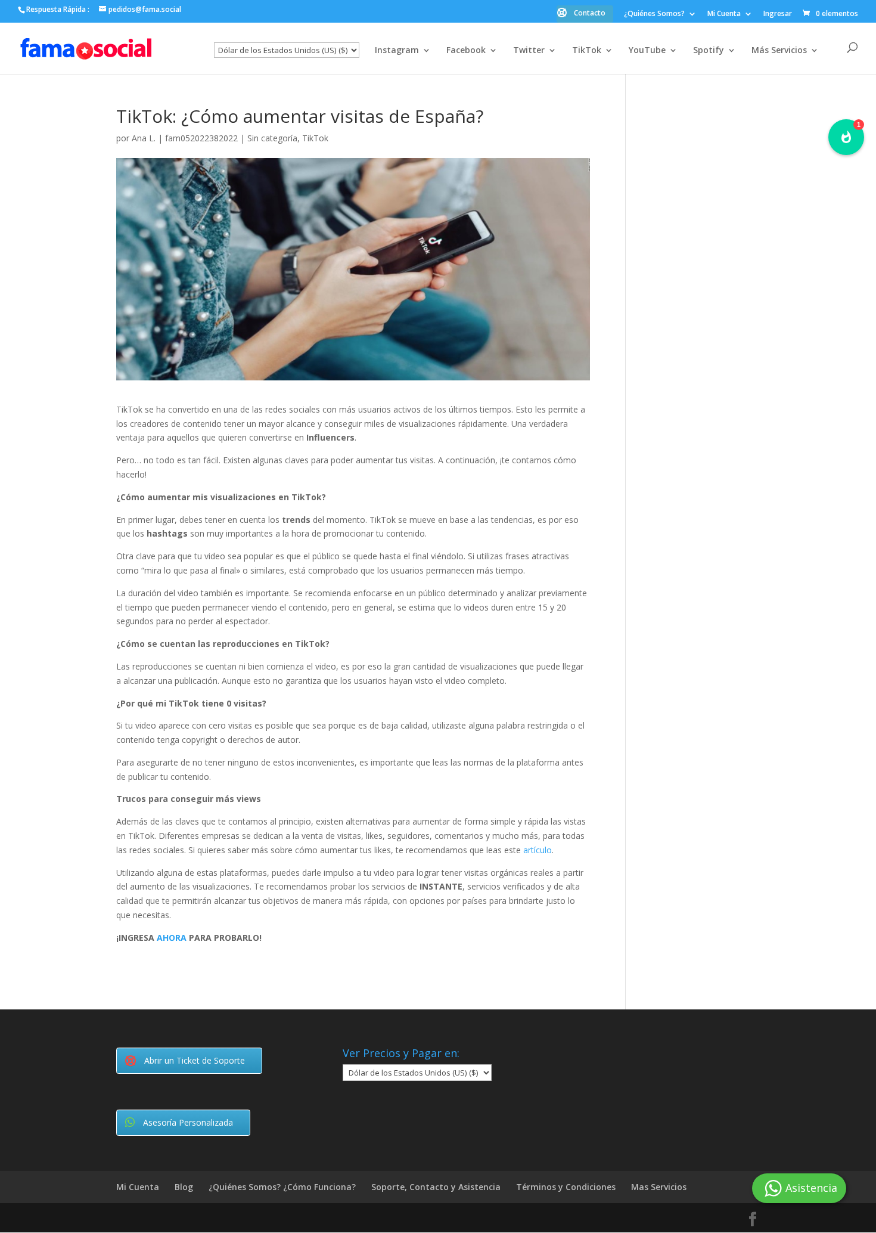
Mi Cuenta (724, 14)
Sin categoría (272, 138)
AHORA (172, 937)
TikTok (586, 50)
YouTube (647, 50)
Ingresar (777, 14)
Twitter (529, 50)
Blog (184, 1186)
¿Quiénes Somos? (654, 14)
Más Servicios (779, 50)
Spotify (708, 50)
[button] (846, 137)
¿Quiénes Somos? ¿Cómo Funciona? (282, 1186)
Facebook (466, 50)
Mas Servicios (658, 1186)
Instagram (397, 50)
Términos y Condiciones (566, 1186)
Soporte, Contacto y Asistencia (436, 1186)
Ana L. (144, 138)
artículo (537, 850)
